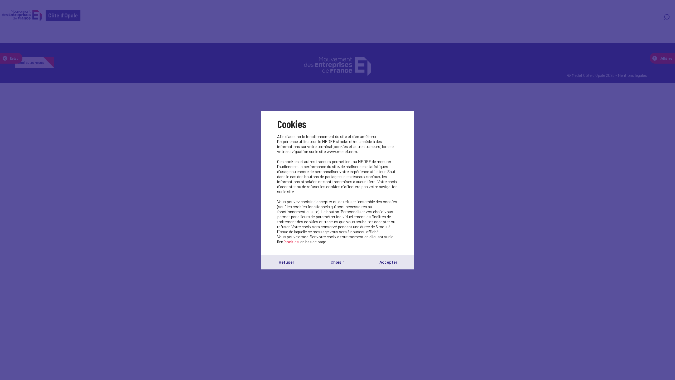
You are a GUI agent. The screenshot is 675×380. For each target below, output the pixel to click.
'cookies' (292, 241)
